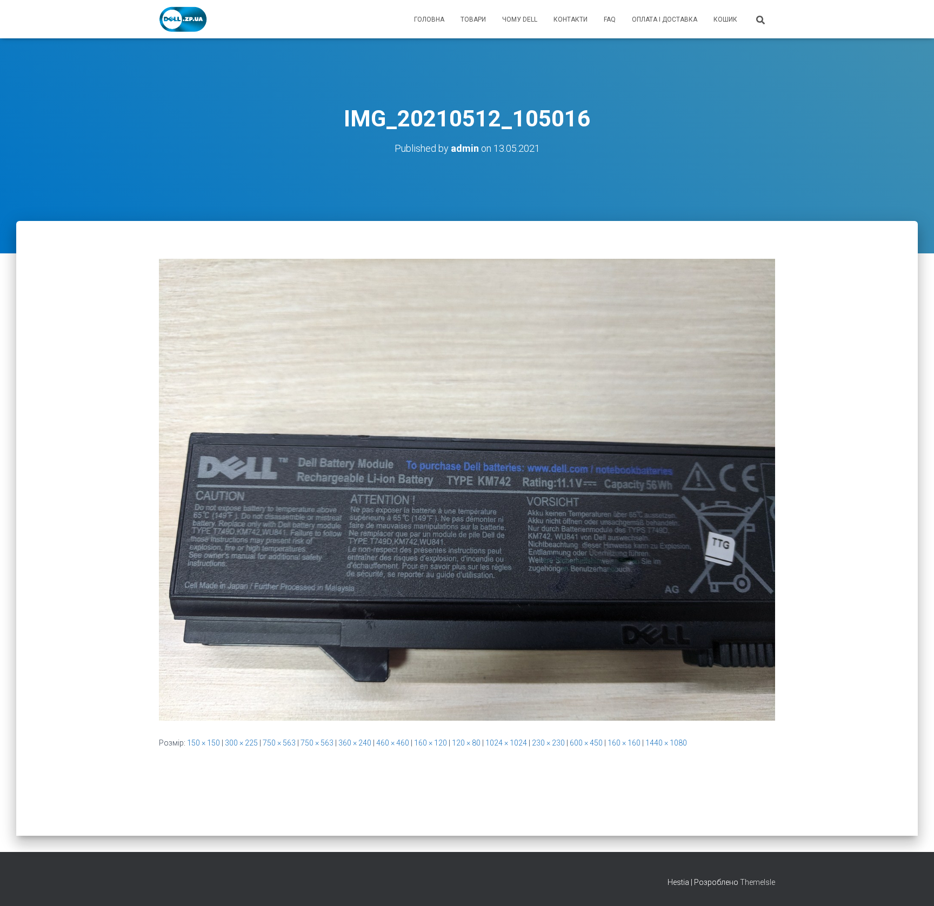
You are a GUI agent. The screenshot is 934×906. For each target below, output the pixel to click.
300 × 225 (241, 743)
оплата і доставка (664, 19)
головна (429, 19)
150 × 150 (203, 743)
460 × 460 (392, 743)
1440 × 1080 (666, 743)
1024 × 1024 (506, 743)
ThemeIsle (757, 882)
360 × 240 (354, 743)
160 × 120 (430, 743)
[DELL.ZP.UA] (183, 19)
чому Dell (519, 19)
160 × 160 (624, 743)
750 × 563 (279, 743)
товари (473, 19)
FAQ (610, 19)
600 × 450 (586, 743)
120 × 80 (466, 743)
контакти (570, 19)
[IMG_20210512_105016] (467, 489)
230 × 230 (548, 743)
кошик (725, 19)
